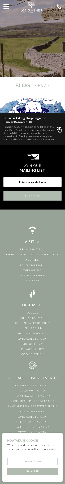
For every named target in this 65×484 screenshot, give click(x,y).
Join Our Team (32, 343)
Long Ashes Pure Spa (33, 338)
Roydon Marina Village (32, 421)
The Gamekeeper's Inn (32, 333)
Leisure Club (32, 328)
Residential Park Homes (32, 323)
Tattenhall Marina (32, 432)
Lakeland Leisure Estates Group (32, 406)
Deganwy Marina (32, 390)
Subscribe (32, 195)
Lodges (32, 312)
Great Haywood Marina (32, 395)
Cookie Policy (32, 354)
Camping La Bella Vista (32, 385)
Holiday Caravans (32, 317)
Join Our (32, 167)
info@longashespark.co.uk (37, 254)
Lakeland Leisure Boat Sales (32, 401)
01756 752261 (36, 249)
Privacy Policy (32, 349)
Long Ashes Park (32, 411)
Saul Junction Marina (32, 427)
